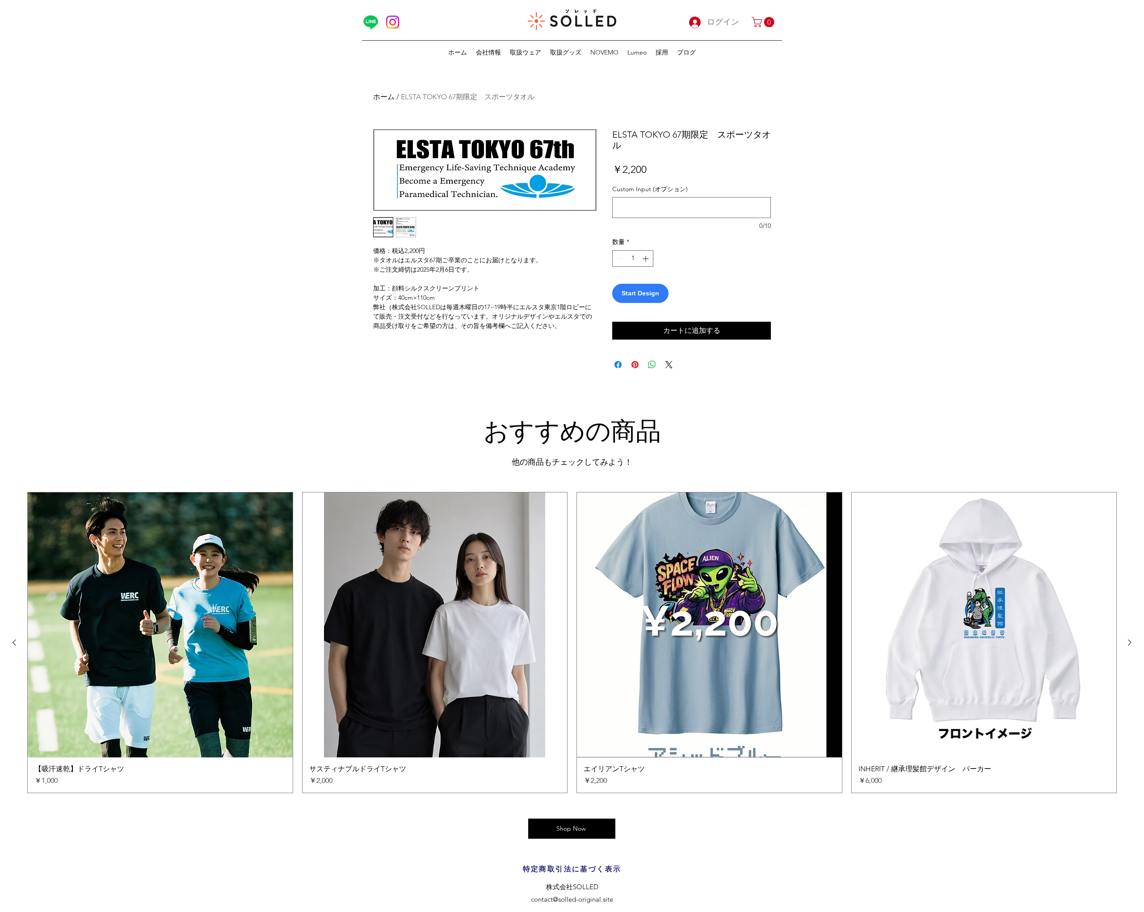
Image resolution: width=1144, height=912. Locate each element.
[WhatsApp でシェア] (652, 364)
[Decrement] (619, 258)
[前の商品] (14, 642)
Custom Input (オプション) (650, 189)
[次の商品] (1129, 642)
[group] (572, 643)
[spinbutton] (633, 258)
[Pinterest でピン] (635, 364)
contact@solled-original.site (572, 899)
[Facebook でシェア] (618, 364)
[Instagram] (392, 22)
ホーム (384, 96)
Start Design (640, 293)
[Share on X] (669, 364)
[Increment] (646, 258)
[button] (764, 22)
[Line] (370, 22)
